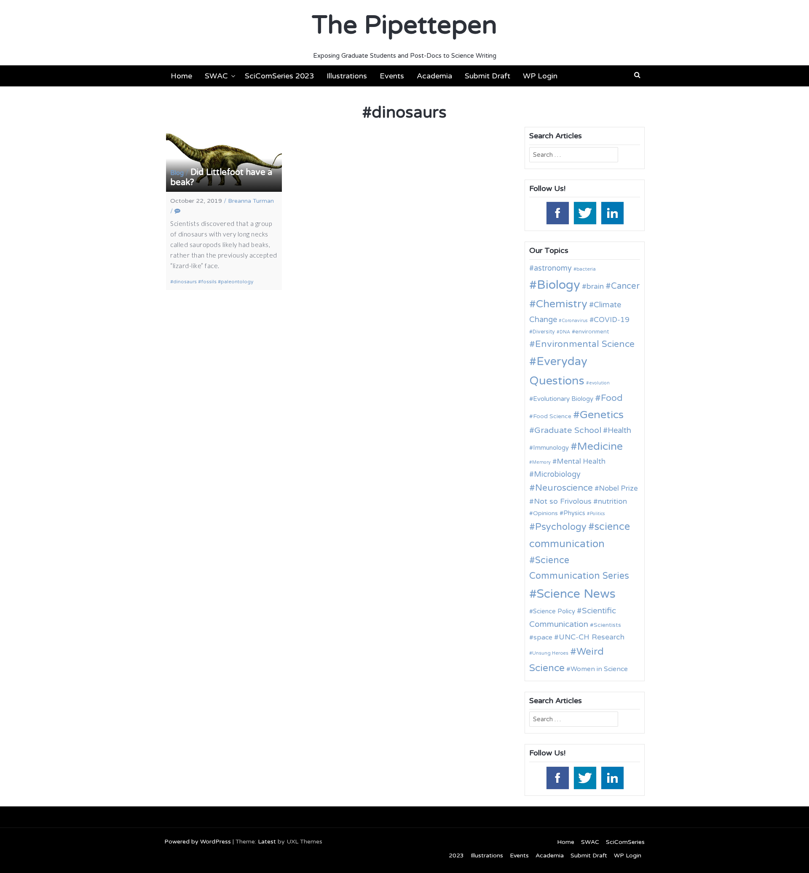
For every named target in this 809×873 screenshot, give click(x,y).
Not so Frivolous (563, 501)
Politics (597, 513)
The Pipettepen (404, 25)
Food (612, 398)
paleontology (237, 282)
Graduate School (567, 430)
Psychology (561, 526)
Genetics (602, 414)
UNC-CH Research (591, 637)
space (542, 637)
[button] (637, 75)
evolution (599, 383)
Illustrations (347, 76)
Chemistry (561, 304)
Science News (576, 593)
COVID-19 (612, 319)
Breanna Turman (251, 200)
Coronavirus (575, 320)
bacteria (586, 269)
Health (619, 430)
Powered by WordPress (197, 841)
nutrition (612, 501)
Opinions (545, 513)
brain (595, 286)
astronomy (553, 268)
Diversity (544, 332)
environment (592, 331)
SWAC (216, 76)
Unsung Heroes (550, 653)
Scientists (607, 625)
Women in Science (599, 669)
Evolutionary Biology (563, 399)
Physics (574, 513)
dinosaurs (185, 282)
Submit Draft (487, 76)
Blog (177, 173)
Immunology (551, 447)
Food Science (552, 416)
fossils (209, 282)
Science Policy (554, 611)
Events (392, 76)
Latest (267, 841)
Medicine (600, 446)
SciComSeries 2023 (279, 76)
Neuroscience (564, 488)
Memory (541, 462)
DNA (565, 332)
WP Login (540, 76)
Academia (434, 76)
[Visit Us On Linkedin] (612, 212)
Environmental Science (585, 343)
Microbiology (557, 474)
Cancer (625, 286)
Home (181, 76)
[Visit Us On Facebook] (557, 212)
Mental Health (581, 461)
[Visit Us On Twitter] (584, 212)
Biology (558, 284)
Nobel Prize (618, 488)
